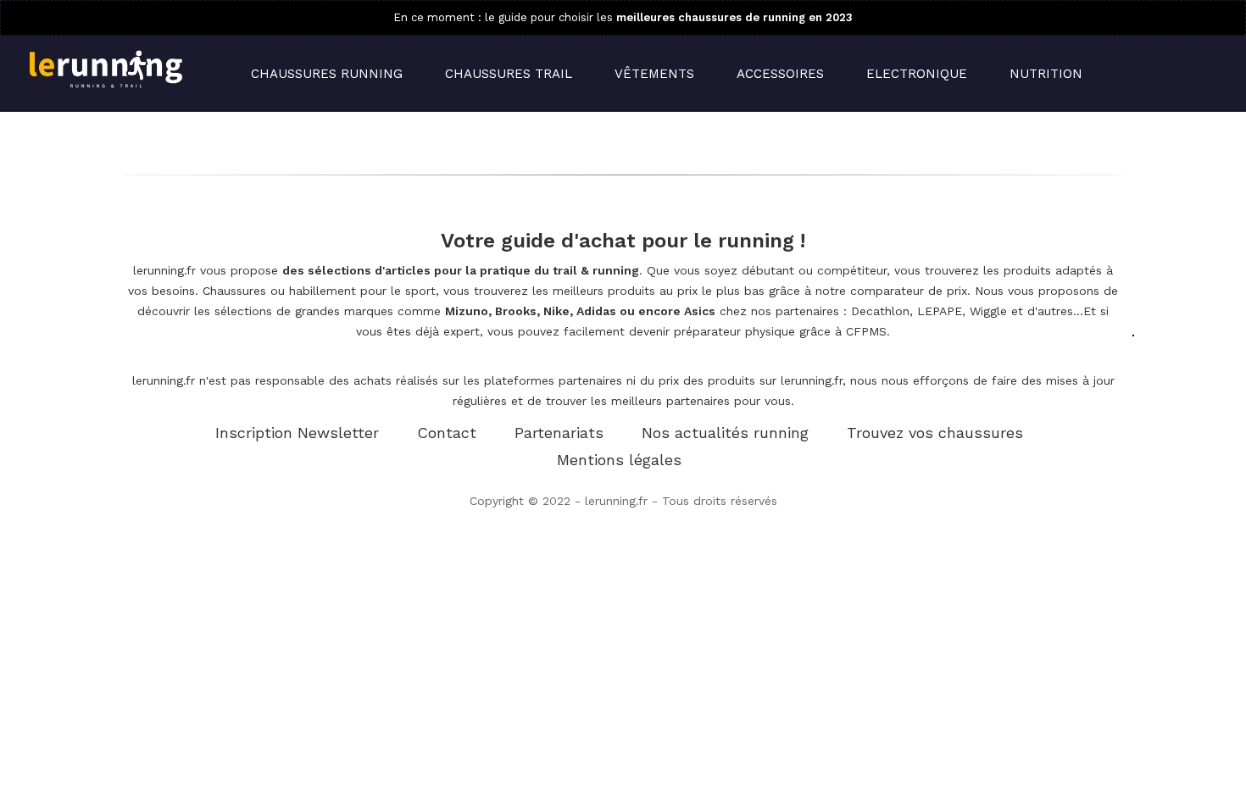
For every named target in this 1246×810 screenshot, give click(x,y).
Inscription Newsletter (297, 432)
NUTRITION (1046, 73)
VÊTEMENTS (654, 73)
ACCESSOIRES (780, 73)
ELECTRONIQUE (916, 73)
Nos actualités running (725, 432)
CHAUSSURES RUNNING (327, 73)
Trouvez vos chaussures (935, 432)
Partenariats (559, 432)
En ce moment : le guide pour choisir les (623, 17)
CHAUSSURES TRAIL (508, 73)
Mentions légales (619, 460)
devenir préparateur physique (712, 331)
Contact (446, 432)
